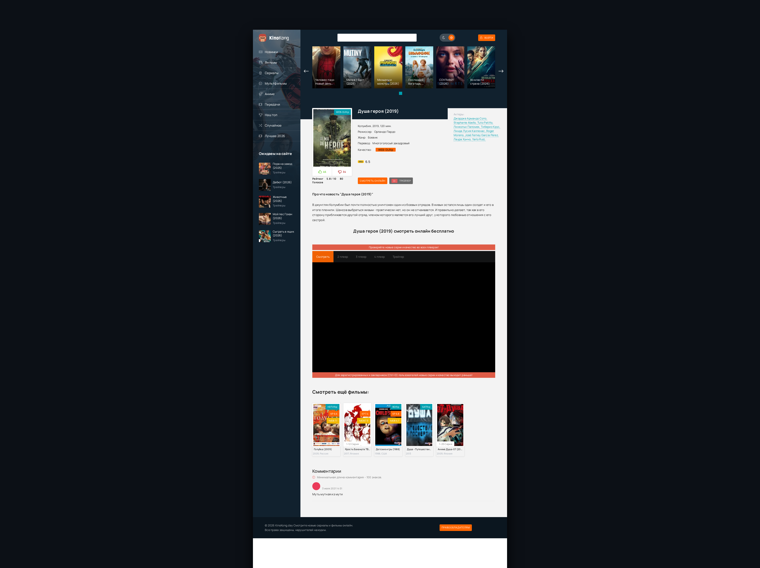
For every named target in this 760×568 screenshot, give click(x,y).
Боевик (373, 137)
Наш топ (271, 115)
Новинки (271, 52)
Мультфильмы (276, 83)
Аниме (270, 94)
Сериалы (271, 73)
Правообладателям (456, 527)
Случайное (273, 125)
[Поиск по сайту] (411, 37)
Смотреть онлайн (372, 180)
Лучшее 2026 (275, 136)
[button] (400, 93)
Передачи (272, 104)
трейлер (405, 180)
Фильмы (271, 62)
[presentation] (306, 71)
